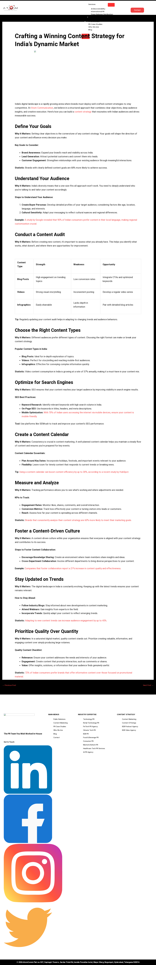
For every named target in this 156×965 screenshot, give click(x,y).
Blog (90, 29)
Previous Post (9, 685)
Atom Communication (42, 107)
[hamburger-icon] (111, 5)
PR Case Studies (95, 24)
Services (91, 4)
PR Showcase (94, 21)
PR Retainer (96, 17)
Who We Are (93, 27)
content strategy (82, 111)
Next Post (148, 685)
